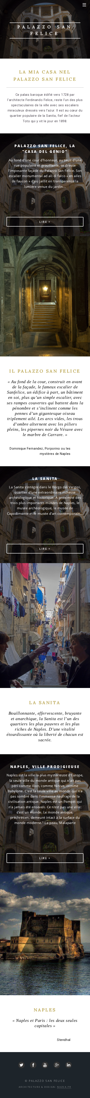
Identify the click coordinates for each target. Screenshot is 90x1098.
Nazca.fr (64, 1087)
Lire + (45, 221)
